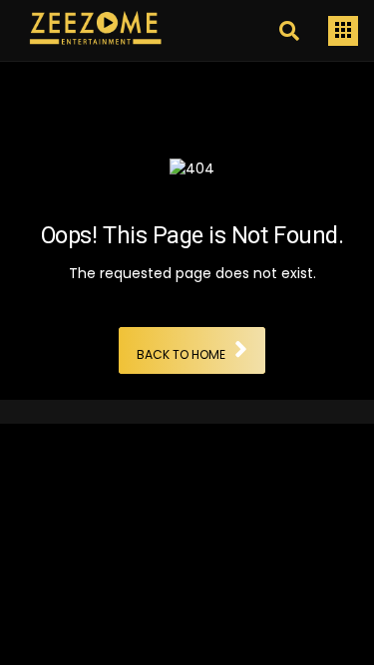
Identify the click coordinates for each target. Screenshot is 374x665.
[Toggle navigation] (343, 31)
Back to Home (181, 355)
